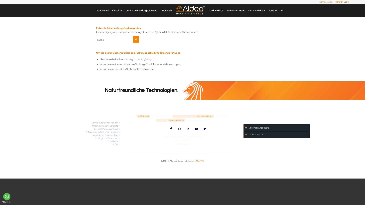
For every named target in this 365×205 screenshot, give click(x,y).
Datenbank (113, 141)
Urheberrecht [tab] (256, 134)
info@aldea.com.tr (182, 144)
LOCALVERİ (199, 161)
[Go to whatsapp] (6, 196)
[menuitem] (326, 2)
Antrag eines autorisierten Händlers (102, 132)
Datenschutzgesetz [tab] (259, 127)
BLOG (115, 144)
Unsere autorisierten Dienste (105, 126)
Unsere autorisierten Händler (105, 122)
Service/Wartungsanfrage (106, 129)
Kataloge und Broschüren (106, 138)
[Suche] (282, 10)
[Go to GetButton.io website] (6, 202)
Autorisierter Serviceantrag (105, 135)
